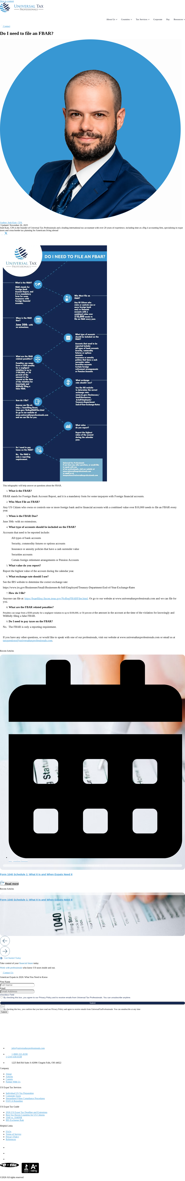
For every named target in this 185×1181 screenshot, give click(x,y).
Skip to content (7, 1)
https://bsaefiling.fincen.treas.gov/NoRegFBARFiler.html (56, 598)
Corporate (157, 19)
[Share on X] (6, 234)
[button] (7, 941)
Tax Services (141, 19)
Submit (93, 1003)
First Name (5, 982)
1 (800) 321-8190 (20, 1054)
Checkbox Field (7, 995)
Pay (168, 19)
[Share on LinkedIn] (3, 234)
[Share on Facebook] (1, 234)
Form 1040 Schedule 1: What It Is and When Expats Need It (36, 874)
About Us (110, 19)
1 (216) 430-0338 (14, 1057)
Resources (178, 19)
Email (2, 988)
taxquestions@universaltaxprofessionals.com (27, 640)
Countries (125, 19)
